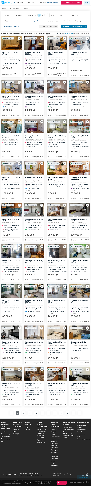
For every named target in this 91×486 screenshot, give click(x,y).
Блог (78, 436)
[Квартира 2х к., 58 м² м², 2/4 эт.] (57, 374)
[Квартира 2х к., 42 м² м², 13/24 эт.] (57, 251)
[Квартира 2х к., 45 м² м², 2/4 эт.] (57, 168)
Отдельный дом (16, 430)
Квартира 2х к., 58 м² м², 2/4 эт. (57, 384)
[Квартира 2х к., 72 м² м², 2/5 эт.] (11, 168)
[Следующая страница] (79, 413)
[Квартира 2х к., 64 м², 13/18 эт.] (34, 43)
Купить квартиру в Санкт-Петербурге (5, 426)
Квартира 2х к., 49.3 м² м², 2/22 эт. (33, 136)
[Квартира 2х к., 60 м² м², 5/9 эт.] (34, 332)
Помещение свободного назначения (40, 435)
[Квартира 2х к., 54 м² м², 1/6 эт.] (57, 332)
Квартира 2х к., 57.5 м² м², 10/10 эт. (79, 178)
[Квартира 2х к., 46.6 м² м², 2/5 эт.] (11, 291)
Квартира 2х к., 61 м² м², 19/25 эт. (34, 96)
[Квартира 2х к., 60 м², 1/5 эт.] (11, 43)
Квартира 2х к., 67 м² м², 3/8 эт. (57, 219)
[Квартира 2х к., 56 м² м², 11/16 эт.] (79, 291)
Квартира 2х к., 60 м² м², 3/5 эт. (57, 301)
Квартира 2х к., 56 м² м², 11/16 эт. (79, 301)
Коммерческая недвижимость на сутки (68, 429)
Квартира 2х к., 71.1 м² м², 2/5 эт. (33, 384)
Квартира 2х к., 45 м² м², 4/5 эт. (34, 261)
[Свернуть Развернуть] (11, 26)
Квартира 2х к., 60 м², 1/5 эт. (10, 53)
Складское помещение (54, 457)
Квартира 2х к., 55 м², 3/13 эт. (55, 53)
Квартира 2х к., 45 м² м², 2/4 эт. (57, 178)
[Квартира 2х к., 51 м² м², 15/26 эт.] (11, 86)
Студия (53, 432)
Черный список (33, 473)
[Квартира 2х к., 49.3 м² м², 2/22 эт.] (34, 126)
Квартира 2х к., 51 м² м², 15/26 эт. (11, 96)
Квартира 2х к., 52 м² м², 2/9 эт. (79, 384)
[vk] (83, 474)
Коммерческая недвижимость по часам (68, 435)
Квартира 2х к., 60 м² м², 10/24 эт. (57, 136)
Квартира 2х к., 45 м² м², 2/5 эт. (11, 384)
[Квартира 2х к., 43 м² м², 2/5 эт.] (79, 86)
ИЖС (26, 427)
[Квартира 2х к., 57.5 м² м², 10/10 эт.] (79, 168)
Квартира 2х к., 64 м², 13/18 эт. (33, 53)
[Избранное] (45, 3)
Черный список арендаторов (81, 433)
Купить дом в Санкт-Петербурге (17, 424)
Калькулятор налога (83, 439)
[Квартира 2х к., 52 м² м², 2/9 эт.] (79, 374)
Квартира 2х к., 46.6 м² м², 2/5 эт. (10, 301)
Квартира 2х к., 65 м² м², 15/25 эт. (11, 261)
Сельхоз (27, 429)
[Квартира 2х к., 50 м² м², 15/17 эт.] (34, 291)
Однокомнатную (6, 434)
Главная (3, 8)
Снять (9, 8)
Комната (3, 441)
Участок (53, 461)
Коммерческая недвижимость (41, 430)
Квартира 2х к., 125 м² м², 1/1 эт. (79, 53)
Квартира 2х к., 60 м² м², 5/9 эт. (34, 342)
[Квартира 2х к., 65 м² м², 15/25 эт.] (11, 251)
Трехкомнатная (5, 439)
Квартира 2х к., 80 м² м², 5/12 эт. (34, 219)
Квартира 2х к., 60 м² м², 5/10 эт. (79, 136)
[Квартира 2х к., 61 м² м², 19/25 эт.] (34, 86)
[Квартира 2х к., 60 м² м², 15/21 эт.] (79, 251)
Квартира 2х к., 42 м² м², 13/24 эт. (57, 261)
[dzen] (87, 474)
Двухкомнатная (5, 436)
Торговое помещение (54, 446)
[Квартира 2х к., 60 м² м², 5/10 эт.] (79, 126)
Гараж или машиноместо (41, 441)
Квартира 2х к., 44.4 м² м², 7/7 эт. (10, 136)
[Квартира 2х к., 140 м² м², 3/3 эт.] (11, 332)
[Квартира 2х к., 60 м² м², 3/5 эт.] (57, 291)
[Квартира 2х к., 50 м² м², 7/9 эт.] (11, 209)
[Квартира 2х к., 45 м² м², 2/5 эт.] (11, 374)
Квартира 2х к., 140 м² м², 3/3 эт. (10, 342)
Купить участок (28, 423)
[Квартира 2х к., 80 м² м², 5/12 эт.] (34, 209)
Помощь (25, 473)
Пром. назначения (54, 464)
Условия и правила (36, 476)
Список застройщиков (81, 428)
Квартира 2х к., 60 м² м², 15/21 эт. (79, 261)
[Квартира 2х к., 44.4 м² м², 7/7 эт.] (11, 126)
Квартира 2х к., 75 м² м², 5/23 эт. (57, 96)
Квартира (16, 8)
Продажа (21, 2)
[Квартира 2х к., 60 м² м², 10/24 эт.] (57, 126)
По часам (30, 2)
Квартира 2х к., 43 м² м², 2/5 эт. (79, 96)
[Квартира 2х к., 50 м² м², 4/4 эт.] (34, 168)
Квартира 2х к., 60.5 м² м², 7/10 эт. (79, 342)
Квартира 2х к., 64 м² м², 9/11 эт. (79, 219)
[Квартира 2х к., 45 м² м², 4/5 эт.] (34, 251)
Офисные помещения (54, 442)
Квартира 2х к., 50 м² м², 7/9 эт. (11, 219)
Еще (40, 2)
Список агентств (82, 425)
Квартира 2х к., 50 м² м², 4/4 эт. (34, 178)
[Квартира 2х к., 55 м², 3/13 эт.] (57, 43)
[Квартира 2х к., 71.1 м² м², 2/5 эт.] (34, 374)
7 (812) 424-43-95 (8, 474)
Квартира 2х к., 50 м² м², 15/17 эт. (34, 301)
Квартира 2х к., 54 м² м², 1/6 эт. (57, 342)
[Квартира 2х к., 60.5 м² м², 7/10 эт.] (79, 332)
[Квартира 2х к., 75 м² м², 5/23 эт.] (57, 86)
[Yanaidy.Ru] (6, 2)
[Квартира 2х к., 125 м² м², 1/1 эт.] (79, 43)
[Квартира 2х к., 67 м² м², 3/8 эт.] (57, 209)
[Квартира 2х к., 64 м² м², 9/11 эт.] (79, 209)
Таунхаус (16, 433)
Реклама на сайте (24, 476)
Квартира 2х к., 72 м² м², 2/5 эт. (11, 178)
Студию (3, 431)
